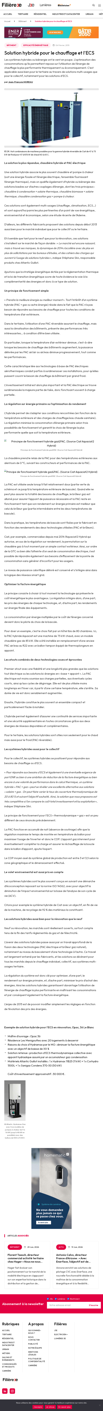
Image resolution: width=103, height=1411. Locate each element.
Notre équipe (35, 1348)
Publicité (33, 1344)
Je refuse (50, 1407)
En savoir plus (64, 1407)
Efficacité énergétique (35, 45)
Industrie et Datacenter (66, 14)
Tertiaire (23, 14)
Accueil (7, 14)
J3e (55, 1330)
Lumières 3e (60, 1338)
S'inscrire (93, 1305)
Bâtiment (23, 21)
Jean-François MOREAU (20, 82)
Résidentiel (40, 14)
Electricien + (61, 1334)
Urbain (89, 14)
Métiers (6, 1353)
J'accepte (38, 1407)
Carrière (6, 1371)
